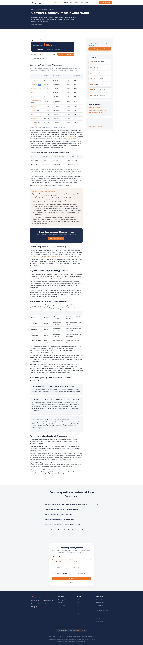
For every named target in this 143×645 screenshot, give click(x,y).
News (86, 2)
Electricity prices (62, 600)
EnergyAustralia (35, 118)
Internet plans (61, 605)
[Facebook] (32, 607)
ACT (78, 616)
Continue (71, 578)
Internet (66, 2)
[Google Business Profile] (37, 607)
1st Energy (33, 110)
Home (32, 9)
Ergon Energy (34, 84)
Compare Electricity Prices (41, 9)
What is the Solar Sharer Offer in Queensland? (59, 514)
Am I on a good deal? (93, 124)
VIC (78, 605)
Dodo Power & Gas (36, 88)
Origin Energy (34, 96)
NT (77, 618)
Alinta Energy (34, 80)
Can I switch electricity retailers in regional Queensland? (62, 509)
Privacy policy (99, 621)
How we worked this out (38, 58)
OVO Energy (34, 122)
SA (77, 610)
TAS (78, 613)
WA (78, 608)
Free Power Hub (100, 602)
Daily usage (33, 54)
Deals (81, 2)
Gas (61, 2)
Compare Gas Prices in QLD (96, 107)
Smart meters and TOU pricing (96, 126)
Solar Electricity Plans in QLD (96, 112)
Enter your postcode (99, 49)
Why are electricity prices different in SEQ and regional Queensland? (66, 504)
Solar (71, 2)
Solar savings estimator (102, 610)
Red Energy (34, 92)
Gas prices (60, 602)
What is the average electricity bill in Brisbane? (59, 519)
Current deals (99, 605)
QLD (78, 602)
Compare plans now (56, 238)
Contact (98, 618)
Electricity (55, 2)
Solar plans (61, 608)
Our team (98, 616)
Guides (76, 2)
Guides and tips (100, 600)
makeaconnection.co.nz (80, 630)
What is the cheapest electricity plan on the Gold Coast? (62, 525)
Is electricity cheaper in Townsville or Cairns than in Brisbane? (64, 530)
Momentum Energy (36, 100)
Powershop (34, 106)
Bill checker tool (100, 608)
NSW (78, 600)
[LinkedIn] (34, 607)
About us (98, 613)
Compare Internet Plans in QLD (97, 110)
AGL (32, 114)
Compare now (105, 2)
